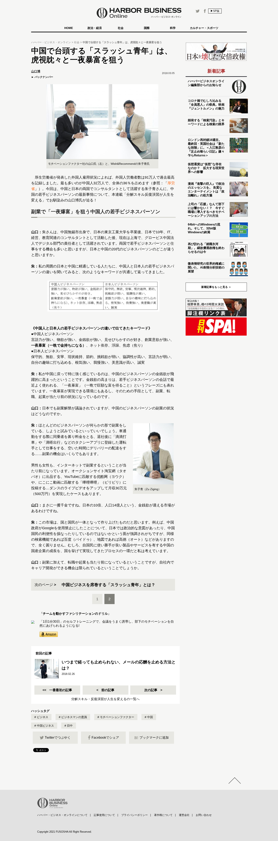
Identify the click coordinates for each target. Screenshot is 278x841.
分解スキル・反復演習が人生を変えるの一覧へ (105, 699)
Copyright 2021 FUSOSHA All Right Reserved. (64, 831)
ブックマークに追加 (151, 738)
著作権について (163, 815)
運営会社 (184, 815)
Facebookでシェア (105, 737)
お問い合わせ (204, 815)
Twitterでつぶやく (58, 737)
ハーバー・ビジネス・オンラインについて (62, 815)
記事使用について (104, 815)
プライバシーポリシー (134, 815)
